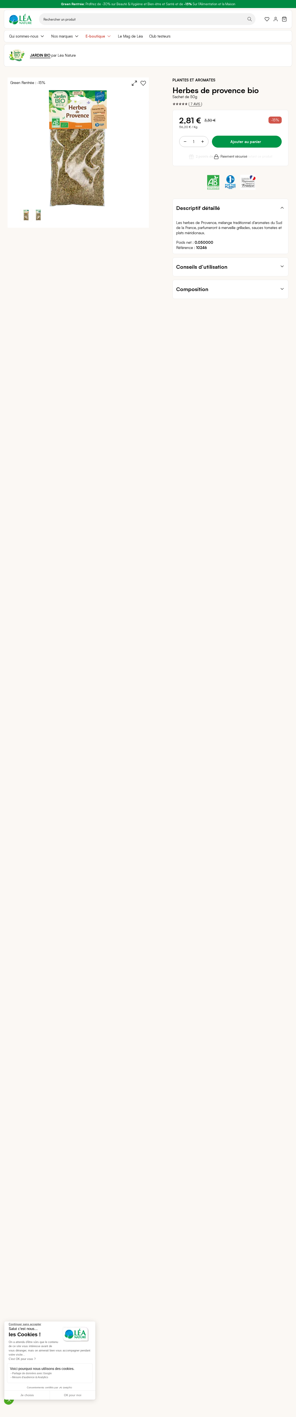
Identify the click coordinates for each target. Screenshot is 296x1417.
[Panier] (284, 19)
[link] (267, 19)
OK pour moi (72, 1395)
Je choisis (27, 1395)
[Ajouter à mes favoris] (143, 83)
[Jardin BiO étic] (17, 55)
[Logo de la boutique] (20, 19)
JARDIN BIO (40, 55)
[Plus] (202, 141)
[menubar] (148, 36)
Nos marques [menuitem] (62, 36)
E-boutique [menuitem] (95, 36)
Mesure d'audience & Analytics (30, 1377)
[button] (38, 215)
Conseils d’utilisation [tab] (201, 267)
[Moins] (185, 141)
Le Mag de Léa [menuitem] (130, 36)
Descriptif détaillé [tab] (198, 208)
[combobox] (147, 19)
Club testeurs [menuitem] (160, 36)
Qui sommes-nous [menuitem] (23, 36)
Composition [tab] (192, 289)
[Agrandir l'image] (134, 83)
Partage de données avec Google (32, 1373)
